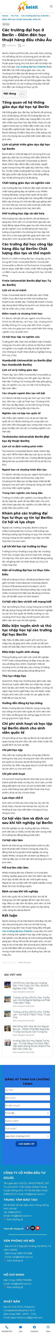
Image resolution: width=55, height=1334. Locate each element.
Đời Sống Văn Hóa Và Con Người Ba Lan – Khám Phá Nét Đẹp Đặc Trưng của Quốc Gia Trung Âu (31, 1029)
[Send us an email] (32, 1228)
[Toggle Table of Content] (20, 94)
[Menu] (51, 6)
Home (5, 16)
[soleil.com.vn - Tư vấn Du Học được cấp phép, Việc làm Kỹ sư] (27, 6)
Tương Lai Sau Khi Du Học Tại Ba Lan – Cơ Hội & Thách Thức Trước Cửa (31, 1015)
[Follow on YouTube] (37, 1228)
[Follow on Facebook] (27, 1228)
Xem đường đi (15, 1219)
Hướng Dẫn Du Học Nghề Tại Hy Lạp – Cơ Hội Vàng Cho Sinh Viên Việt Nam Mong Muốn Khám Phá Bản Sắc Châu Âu (31, 1044)
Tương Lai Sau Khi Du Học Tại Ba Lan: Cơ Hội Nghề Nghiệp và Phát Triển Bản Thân (31, 1000)
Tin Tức (14, 16)
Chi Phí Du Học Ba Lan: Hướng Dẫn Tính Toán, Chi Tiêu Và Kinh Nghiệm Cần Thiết (31, 986)
